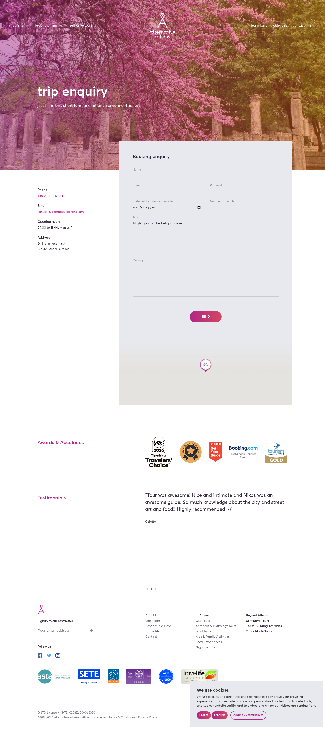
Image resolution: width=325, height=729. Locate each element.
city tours (203, 620)
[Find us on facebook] (40, 656)
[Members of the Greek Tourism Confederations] (89, 676)
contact (299, 25)
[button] (205, 365)
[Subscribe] (91, 630)
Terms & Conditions (122, 717)
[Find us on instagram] (57, 656)
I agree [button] (203, 715)
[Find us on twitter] (48, 656)
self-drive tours (81, 25)
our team (152, 620)
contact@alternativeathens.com (61, 211)
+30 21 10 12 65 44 (50, 196)
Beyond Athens (46, 25)
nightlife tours (206, 647)
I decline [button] (219, 715)
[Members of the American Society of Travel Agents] (54, 676)
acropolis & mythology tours (216, 626)
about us (152, 615)
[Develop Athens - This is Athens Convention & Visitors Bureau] (139, 676)
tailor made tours (259, 631)
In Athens (16, 25)
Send (205, 316)
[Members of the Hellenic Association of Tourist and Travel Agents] (113, 676)
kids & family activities (212, 636)
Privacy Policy (147, 717)
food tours (203, 631)
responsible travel (159, 626)
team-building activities (269, 25)
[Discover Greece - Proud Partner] (166, 676)
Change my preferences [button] (248, 715)
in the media (154, 631)
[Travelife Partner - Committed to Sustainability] (199, 676)
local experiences (209, 642)
